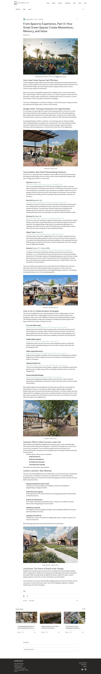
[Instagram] (85, 669)
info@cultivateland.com (20, 668)
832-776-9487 (18, 666)
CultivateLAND (21, 669)
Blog (24, 9)
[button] (83, 9)
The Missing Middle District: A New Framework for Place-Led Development (26, 627)
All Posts (18, 9)
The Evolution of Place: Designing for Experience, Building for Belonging (73, 627)
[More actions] (77, 19)
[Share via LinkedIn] (24, 596)
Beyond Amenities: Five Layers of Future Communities (50, 627)
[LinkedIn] (82, 669)
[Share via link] (27, 596)
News (29, 9)
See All (83, 609)
